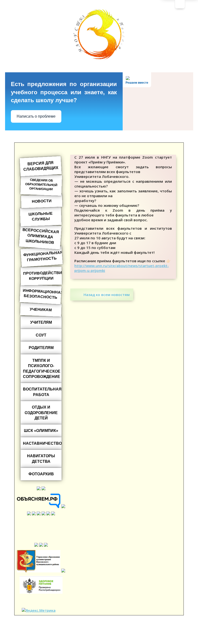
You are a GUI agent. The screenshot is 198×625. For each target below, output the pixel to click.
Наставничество (42, 443)
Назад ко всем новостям (107, 294)
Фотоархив (41, 474)
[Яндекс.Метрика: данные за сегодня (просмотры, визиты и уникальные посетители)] (39, 610)
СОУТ (41, 335)
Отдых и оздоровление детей (41, 412)
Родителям (41, 348)
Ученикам (41, 309)
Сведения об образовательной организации (41, 184)
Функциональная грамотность (43, 256)
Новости (42, 201)
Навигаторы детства (41, 458)
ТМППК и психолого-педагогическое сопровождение (41, 368)
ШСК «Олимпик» (41, 431)
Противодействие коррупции (42, 276)
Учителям (41, 322)
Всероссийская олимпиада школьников (40, 236)
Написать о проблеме (36, 116)
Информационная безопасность (42, 294)
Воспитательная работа (42, 392)
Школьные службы (40, 216)
